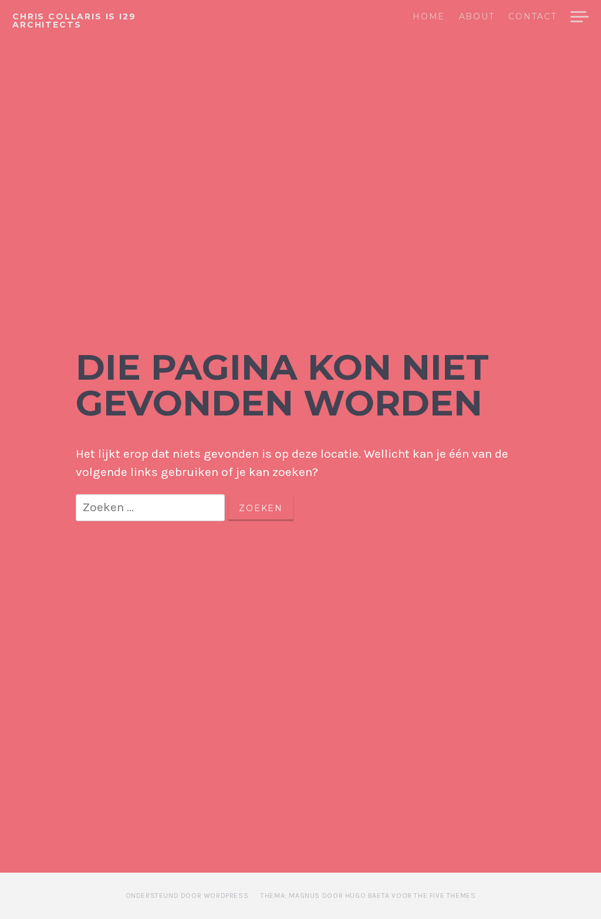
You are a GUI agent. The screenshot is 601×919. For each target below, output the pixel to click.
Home (429, 17)
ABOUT (476, 17)
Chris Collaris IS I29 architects (74, 20)
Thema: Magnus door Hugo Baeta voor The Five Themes (368, 895)
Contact (532, 17)
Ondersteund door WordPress (187, 895)
